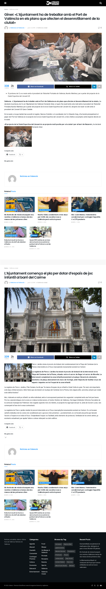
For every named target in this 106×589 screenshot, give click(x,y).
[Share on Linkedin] (94, 87)
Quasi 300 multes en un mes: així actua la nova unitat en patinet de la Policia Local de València (40, 243)
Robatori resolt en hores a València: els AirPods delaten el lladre (15, 242)
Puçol (66, 555)
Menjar (44, 547)
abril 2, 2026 (42, 222)
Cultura (32, 562)
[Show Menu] (5, 3)
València (44, 568)
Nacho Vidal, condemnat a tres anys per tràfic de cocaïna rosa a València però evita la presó (52, 217)
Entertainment (35, 572)
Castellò (32, 550)
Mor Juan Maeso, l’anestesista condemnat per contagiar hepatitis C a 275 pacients (85, 217)
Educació (33, 568)
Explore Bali (68, 544)
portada (34, 235)
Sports (44, 565)
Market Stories (60, 551)
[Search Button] (101, 3)
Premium (59, 555)
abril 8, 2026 (9, 222)
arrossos (58, 544)
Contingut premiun (33, 558)
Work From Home (61, 566)
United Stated (60, 562)
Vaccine (69, 562)
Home (6, 9)
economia (33, 565)
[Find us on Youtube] (101, 585)
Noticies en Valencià (17, 28)
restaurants (59, 558)
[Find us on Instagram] (98, 585)
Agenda (32, 544)
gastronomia (60, 548)
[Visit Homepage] (53, 3)
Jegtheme (45, 585)
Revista (44, 562)
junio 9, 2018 (31, 28)
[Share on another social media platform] (99, 87)
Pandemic (71, 551)
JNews (11, 585)
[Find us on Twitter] (95, 585)
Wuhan (71, 566)
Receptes (45, 559)
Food (43, 544)
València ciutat (13, 9)
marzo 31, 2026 (9, 247)
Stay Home (69, 558)
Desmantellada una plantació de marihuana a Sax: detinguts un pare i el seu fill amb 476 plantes (90, 546)
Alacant (32, 547)
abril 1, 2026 (76, 222)
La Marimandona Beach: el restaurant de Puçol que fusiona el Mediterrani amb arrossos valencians (90, 563)
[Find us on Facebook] (92, 585)
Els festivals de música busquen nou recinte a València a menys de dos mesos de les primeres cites (19, 217)
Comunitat (33, 553)
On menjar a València (46, 551)
